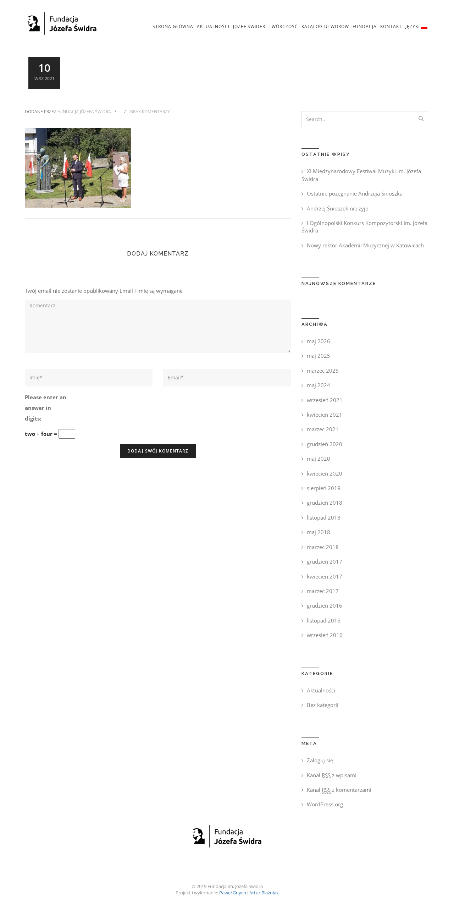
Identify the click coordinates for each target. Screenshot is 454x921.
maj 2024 (318, 385)
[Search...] (421, 118)
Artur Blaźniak (264, 892)
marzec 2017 (323, 590)
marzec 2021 (323, 429)
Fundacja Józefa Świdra (84, 112)
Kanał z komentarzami (339, 789)
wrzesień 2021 (325, 400)
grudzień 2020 (324, 444)
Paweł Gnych (232, 892)
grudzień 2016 (324, 605)
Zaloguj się (320, 760)
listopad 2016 (323, 620)
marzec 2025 (323, 370)
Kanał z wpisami (331, 775)
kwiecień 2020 (324, 473)
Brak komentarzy (150, 112)
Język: (413, 26)
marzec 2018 (323, 546)
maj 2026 (318, 341)
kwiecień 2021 (324, 414)
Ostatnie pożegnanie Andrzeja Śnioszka (355, 193)
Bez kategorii (322, 704)
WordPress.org (325, 804)
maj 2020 (318, 458)
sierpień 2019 (323, 488)
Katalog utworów (325, 26)
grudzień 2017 (324, 561)
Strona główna (173, 26)
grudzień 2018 (324, 502)
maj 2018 (318, 532)
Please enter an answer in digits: (45, 408)
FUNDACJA (365, 26)
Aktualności (213, 26)
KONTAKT (391, 26)
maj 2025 (318, 355)
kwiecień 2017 (324, 576)
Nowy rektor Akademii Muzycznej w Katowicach (365, 245)
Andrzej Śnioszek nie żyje (337, 208)
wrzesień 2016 (325, 634)
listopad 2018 (323, 517)
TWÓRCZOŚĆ (283, 26)
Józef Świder (249, 26)
